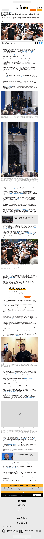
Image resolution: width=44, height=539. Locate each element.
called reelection (6, 85)
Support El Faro (36, 495)
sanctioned (26, 463)
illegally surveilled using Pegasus (23, 232)
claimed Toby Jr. (10, 277)
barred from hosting (30, 397)
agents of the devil (12, 373)
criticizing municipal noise (10, 391)
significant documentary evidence (16, 193)
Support (22, 517)
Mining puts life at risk (13, 201)
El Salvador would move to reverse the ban (15, 76)
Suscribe (22, 516)
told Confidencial (25, 471)
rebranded (33, 332)
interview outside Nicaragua (10, 318)
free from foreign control (16, 335)
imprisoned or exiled (28, 378)
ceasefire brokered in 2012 (31, 210)
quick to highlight (8, 86)
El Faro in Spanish (22, 518)
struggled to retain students (13, 467)
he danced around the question (17, 278)
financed (10, 495)
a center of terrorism (26, 442)
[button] (19, 103)
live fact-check (14, 307)
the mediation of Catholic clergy (21, 209)
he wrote (8, 206)
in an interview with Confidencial (14, 444)
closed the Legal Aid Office (12, 188)
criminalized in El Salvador (16, 198)
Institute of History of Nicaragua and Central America (18, 439)
